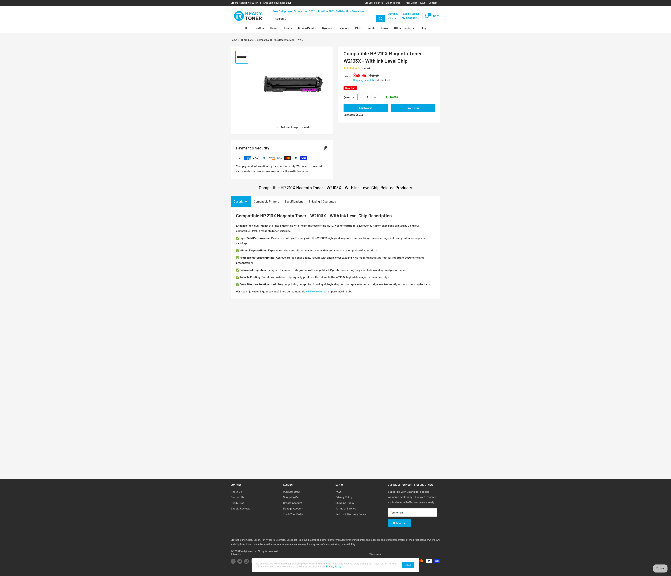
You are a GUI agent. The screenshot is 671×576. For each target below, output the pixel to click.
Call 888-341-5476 (374, 2)
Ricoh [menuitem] (371, 28)
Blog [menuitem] (423, 28)
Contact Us (237, 497)
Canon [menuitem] (274, 28)
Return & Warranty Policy (351, 514)
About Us (236, 491)
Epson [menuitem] (288, 28)
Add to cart (365, 107)
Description (241, 201)
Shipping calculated (364, 80)
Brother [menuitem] (259, 28)
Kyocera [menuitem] (327, 28)
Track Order (411, 2)
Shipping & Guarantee (322, 201)
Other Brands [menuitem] (402, 28)
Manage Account (293, 508)
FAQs (422, 2)
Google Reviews (240, 508)
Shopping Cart (292, 497)
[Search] (380, 18)
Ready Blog (237, 502)
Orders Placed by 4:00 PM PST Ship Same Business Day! (261, 2)
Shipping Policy (345, 502)
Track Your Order (293, 514)
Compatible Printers (266, 201)
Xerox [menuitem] (384, 28)
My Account (409, 17)
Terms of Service (346, 508)
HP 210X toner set (316, 291)
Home (234, 39)
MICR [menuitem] (358, 28)
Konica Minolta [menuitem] (307, 28)
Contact (433, 2)
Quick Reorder (393, 2)
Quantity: (349, 97)
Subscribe (399, 522)
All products (247, 39)
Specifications (294, 201)
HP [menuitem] (246, 28)
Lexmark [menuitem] (343, 28)
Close (408, 564)
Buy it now (412, 107)
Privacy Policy (344, 497)
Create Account (292, 502)
